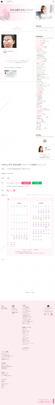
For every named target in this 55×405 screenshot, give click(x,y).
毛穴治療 (38, 96)
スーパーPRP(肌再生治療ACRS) (6, 375)
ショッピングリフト (40, 53)
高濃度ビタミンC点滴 (4, 373)
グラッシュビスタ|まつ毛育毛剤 (42, 109)
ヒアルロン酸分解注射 (25, 307)
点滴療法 (38, 79)
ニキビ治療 (39, 97)
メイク (2, 382)
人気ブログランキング (16, 60)
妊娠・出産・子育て (40, 122)
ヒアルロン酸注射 (39, 40)
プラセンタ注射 (3, 374)
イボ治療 (38, 99)
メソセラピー (39, 88)
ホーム (2, 305)
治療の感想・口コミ (40, 128)
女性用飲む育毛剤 (4, 368)
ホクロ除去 (39, 98)
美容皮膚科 (39, 118)
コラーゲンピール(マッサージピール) (28, 343)
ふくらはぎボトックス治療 (26, 319)
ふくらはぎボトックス (41, 86)
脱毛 (37, 104)
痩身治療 (37, 81)
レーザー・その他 (39, 61)
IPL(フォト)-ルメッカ (40, 67)
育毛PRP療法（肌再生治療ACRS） (6, 366)
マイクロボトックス (40, 57)
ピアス (38, 80)
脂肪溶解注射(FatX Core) (26, 315)
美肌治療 (37, 95)
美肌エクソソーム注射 (25, 322)
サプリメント (39, 113)
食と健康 (38, 115)
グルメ (38, 124)
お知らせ (2, 306)
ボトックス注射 (39, 42)
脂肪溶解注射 (39, 55)
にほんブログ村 (8, 60)
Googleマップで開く (30, 292)
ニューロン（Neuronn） (41, 82)
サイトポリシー (14, 308)
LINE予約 (37, 183)
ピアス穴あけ (3, 364)
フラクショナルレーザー (26, 337)
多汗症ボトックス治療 (40, 47)
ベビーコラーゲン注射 (40, 46)
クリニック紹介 (3, 307)
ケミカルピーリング (40, 101)
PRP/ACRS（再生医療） (41, 74)
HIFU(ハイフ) (39, 50)
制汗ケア (2, 387)
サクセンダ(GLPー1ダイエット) (42, 85)
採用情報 (13, 306)
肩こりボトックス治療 (25, 320)
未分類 (37, 129)
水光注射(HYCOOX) (25, 331)
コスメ (38, 112)
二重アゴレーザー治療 (41, 58)
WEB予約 (26, 183)
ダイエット (39, 87)
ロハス (38, 125)
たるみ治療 (38, 92)
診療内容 (13, 305)
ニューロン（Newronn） (5, 352)
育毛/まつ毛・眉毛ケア (4, 383)
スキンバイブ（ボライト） (41, 41)
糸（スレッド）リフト (41, 52)
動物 (37, 123)
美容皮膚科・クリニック (41, 117)
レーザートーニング (40, 69)
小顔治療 (37, 49)
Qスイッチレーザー (40, 70)
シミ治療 (37, 93)
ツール (2, 388)
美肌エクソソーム (40, 63)
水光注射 (38, 75)
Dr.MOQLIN (39, 110)
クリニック (39, 119)
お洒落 (38, 126)
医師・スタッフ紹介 (4, 308)
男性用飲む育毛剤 (4, 367)
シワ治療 (37, 91)
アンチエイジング (39, 114)
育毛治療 (37, 107)
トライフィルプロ (40, 64)
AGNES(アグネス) (40, 76)
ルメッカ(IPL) (24, 329)
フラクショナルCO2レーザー (42, 77)
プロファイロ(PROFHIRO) (26, 311)
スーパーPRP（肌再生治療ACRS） (27, 321)
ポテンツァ (39, 62)
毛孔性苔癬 (39, 103)
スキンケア (39, 102)
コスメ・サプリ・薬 (40, 108)
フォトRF (38, 68)
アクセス (13, 307)
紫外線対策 (3, 381)
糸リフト (23, 349)
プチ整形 (37, 105)
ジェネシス (24, 336)
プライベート (38, 120)
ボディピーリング (25, 344)
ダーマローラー (39, 73)
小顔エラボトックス (40, 51)
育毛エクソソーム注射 (25, 323)
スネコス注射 (38, 45)
